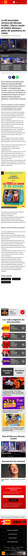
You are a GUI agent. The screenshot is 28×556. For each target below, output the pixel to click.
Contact (12, 547)
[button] (13, 46)
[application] (13, 46)
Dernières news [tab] (7, 371)
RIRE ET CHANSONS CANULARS (14, 352)
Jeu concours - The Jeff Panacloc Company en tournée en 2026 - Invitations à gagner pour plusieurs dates (13, 429)
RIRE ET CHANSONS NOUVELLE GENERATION (14, 336)
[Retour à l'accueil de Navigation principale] (5, 2)
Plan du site (6, 547)
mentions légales (5, 506)
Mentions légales (19, 547)
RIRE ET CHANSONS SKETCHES (14, 344)
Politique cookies (15, 548)
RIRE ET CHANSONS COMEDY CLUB (15, 361)
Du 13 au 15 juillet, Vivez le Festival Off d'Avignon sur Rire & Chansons (12, 411)
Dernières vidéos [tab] (19, 371)
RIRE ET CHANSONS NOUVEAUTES (13, 312)
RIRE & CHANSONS (14, 327)
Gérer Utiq (20, 550)
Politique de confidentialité (10, 550)
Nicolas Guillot (6, 453)
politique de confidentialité (13, 506)
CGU (9, 548)
